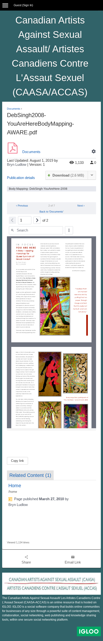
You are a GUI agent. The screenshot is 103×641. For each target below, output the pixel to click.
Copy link (17, 461)
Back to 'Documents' (51, 211)
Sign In (27, 5)
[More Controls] (69, 230)
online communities (87, 606)
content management (85, 611)
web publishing (55, 615)
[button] (93, 151)
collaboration (10, 615)
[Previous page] (12, 220)
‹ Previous (21, 205)
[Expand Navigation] (5, 5)
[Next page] (36, 220)
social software (37, 606)
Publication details (21, 178)
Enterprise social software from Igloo (89, 631)
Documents (13, 108)
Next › (81, 205)
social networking (32, 615)
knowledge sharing (83, 615)
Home (14, 485)
